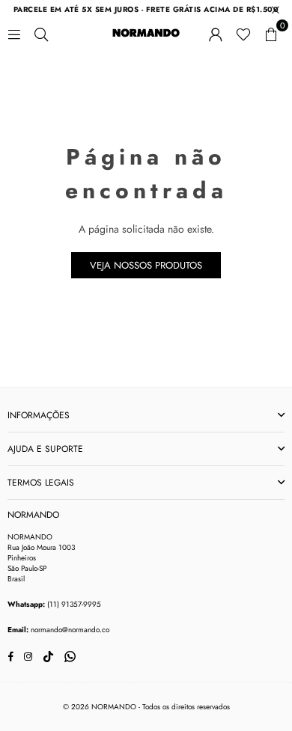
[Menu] (14, 32)
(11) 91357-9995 (74, 604)
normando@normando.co (70, 629)
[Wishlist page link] (243, 32)
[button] (271, 32)
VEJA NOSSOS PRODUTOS (146, 265)
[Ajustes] (215, 32)
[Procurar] (41, 32)
